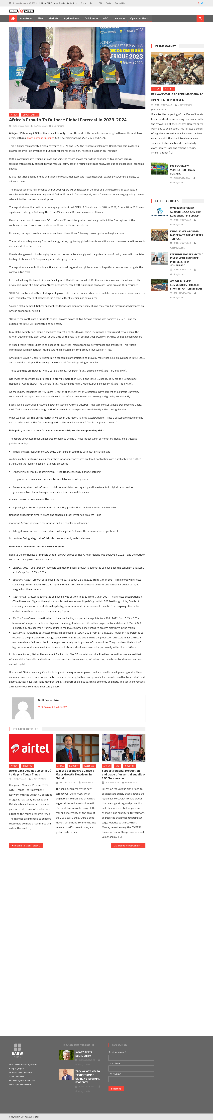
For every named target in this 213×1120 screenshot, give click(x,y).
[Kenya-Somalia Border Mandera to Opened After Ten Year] (177, 68)
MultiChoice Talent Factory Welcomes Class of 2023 (28, 845)
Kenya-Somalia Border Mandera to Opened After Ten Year (186, 235)
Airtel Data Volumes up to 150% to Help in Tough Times (30, 772)
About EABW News (49, 3)
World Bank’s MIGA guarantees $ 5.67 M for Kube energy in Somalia (185, 212)
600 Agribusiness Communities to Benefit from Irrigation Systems (186, 285)
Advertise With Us (69, 3)
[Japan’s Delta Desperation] (66, 1055)
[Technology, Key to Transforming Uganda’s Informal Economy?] (66, 1074)
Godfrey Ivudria (40, 126)
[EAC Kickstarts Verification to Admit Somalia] (159, 169)
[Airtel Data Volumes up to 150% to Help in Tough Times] (31, 748)
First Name (114, 1063)
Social (108, 3)
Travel (92, 3)
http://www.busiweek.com (52, 707)
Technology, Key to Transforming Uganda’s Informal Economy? (87, 1076)
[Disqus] (77, 889)
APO (105, 18)
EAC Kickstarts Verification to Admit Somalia (184, 170)
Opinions (90, 18)
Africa (14, 114)
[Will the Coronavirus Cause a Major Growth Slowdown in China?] (77, 748)
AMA (40, 18)
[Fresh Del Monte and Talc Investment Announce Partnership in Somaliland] (159, 258)
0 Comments (58, 126)
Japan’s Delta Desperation (83, 1054)
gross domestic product (40, 138)
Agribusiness (71, 18)
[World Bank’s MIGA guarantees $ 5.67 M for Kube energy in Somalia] (159, 212)
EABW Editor (88, 782)
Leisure (118, 18)
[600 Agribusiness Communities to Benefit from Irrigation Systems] (159, 285)
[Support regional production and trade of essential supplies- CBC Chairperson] (123, 748)
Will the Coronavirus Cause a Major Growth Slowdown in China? (75, 774)
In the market (165, 46)
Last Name (114, 1074)
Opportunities (138, 18)
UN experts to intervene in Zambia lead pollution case (129, 845)
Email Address (117, 1052)
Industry (24, 18)
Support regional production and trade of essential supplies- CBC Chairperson (123, 774)
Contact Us (119, 3)
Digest (83, 3)
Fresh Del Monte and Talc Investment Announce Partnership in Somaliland (186, 260)
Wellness (89, 765)
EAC (100, 3)
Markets (53, 18)
